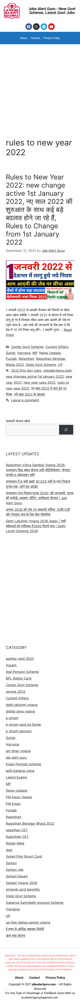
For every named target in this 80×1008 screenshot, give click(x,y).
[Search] (66, 430)
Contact (35, 38)
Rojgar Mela (15, 843)
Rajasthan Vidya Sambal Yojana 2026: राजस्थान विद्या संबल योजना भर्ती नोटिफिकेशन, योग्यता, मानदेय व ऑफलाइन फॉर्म (38, 470)
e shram (12, 718)
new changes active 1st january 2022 (35, 376)
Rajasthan (26, 359)
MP (34, 353)
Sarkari (11, 863)
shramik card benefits (23, 889)
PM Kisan (13, 804)
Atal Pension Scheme (22, 672)
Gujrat (10, 353)
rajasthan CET (17, 830)
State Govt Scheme (41, 365)
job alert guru (16, 757)
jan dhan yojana (18, 751)
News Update (50, 353)
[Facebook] (28, 26)
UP (60, 365)
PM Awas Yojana (19, 797)
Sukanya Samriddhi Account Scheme (34, 903)
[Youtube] (51, 26)
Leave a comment (25, 400)
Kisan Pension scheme (23, 764)
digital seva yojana (20, 711)
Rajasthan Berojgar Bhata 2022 (30, 823)
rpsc (9, 850)
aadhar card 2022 (20, 659)
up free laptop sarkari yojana (28, 922)
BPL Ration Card (18, 678)
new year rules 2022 (39, 382)
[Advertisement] (40, 86)
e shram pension (19, 731)
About (23, 38)
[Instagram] (36, 26)
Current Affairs (56, 347)
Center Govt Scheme (27, 347)
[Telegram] (44, 26)
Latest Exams (16, 777)
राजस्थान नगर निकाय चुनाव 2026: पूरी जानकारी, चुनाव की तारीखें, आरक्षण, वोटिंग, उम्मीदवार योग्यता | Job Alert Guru (39, 498)
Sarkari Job (14, 870)
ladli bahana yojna (20, 771)
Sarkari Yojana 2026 (21, 883)
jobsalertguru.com (57, 370)
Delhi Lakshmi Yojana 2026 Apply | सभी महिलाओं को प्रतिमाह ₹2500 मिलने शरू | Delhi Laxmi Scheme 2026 (36, 526)
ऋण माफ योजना (15, 936)
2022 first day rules (26, 370)
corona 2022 (15, 692)
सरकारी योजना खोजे (18, 421)
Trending (13, 909)
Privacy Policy (51, 38)
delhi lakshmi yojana (21, 705)
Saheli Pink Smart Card (24, 856)
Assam (11, 665)
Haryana (23, 353)
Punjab (11, 359)
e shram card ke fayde (23, 725)
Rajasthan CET (17, 837)
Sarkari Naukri (17, 876)
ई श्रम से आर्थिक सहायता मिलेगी (25, 929)
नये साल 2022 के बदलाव (29, 394)
